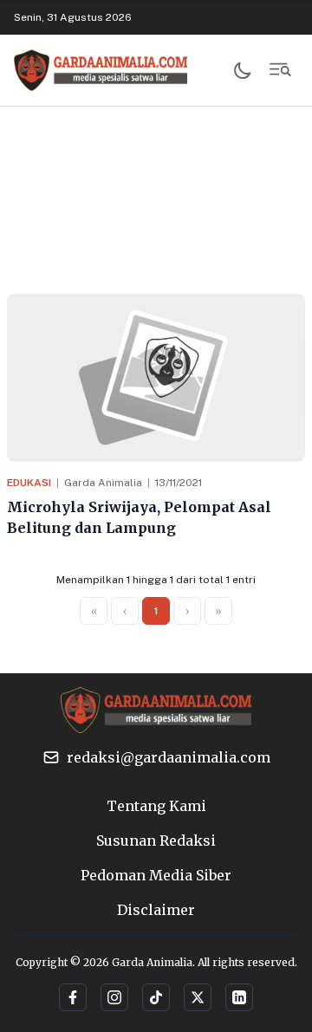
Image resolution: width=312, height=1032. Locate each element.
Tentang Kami (156, 806)
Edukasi (29, 483)
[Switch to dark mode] (242, 70)
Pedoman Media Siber (156, 875)
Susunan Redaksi (156, 840)
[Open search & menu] (280, 70)
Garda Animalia (103, 483)
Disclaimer (156, 909)
